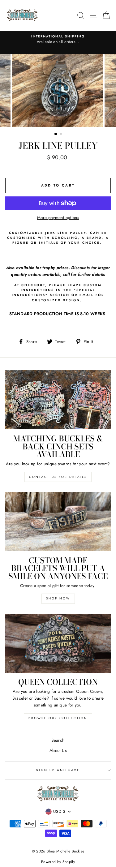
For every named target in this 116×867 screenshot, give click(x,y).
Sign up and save (58, 770)
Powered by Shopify (58, 862)
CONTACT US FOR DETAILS (58, 476)
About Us (58, 750)
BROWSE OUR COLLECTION (58, 718)
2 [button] (61, 134)
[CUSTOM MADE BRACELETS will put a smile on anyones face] (58, 521)
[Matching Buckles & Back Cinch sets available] (58, 399)
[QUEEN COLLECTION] (58, 643)
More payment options (58, 217)
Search (57, 740)
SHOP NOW (58, 598)
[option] (58, 39)
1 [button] (56, 134)
